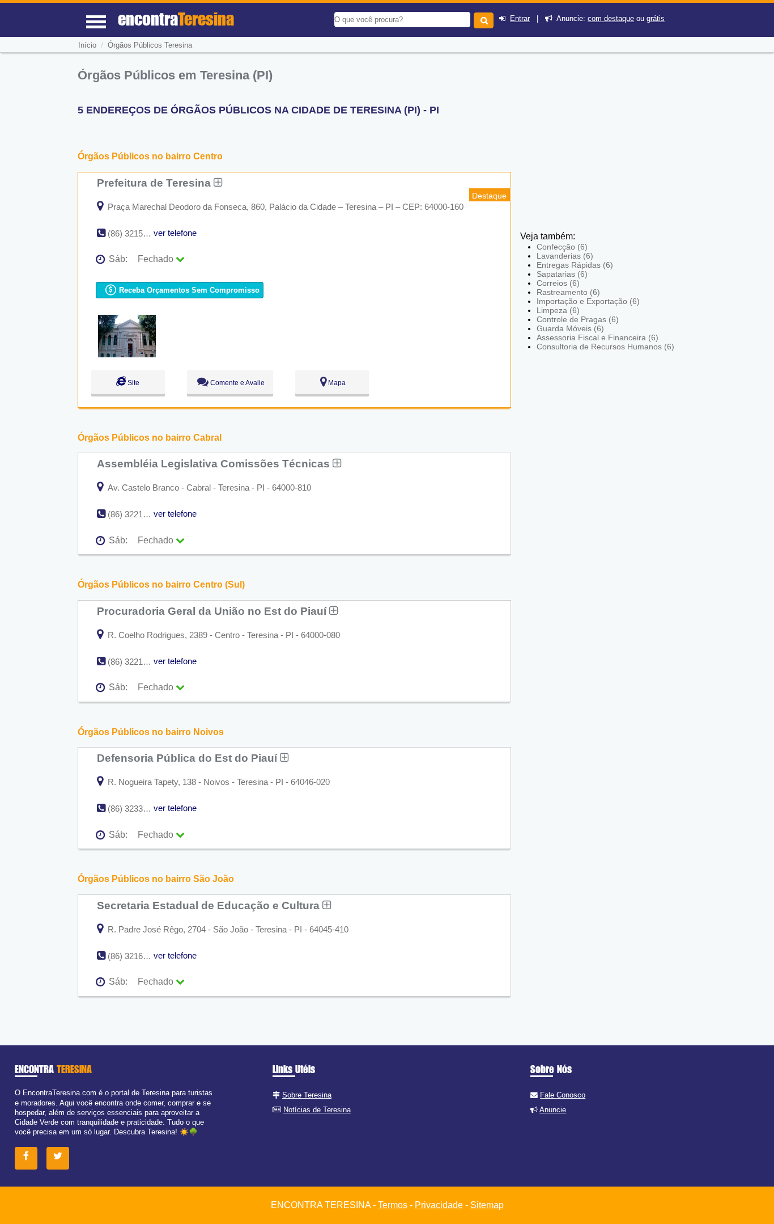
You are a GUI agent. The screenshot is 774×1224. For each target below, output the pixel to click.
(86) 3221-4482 (136, 661)
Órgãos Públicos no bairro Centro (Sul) (161, 584)
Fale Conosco (562, 1095)
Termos (392, 1205)
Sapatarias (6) (562, 273)
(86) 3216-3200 (136, 956)
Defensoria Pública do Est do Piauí (188, 758)
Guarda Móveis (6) (570, 328)
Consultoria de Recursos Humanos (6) (605, 346)
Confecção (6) (562, 246)
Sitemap (487, 1205)
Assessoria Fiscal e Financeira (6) (597, 337)
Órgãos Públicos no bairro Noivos (151, 732)
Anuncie (552, 1109)
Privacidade (439, 1205)
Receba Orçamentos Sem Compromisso (188, 290)
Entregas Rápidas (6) (575, 264)
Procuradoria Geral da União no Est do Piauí (213, 611)
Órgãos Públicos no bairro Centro (150, 156)
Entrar (520, 18)
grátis (656, 18)
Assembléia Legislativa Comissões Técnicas (215, 463)
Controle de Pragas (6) (578, 319)
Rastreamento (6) (568, 292)
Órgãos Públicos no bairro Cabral (150, 437)
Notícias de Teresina (317, 1109)
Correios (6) (558, 283)
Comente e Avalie (237, 383)
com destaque (611, 18)
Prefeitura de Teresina (155, 182)
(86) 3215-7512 (136, 233)
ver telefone (175, 233)
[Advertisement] (603, 147)
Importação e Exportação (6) (588, 301)
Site (132, 383)
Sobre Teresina (306, 1095)
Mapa (336, 383)
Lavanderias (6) (565, 255)
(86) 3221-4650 (136, 514)
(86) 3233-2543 (136, 808)
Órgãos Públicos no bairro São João (156, 879)
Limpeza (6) (558, 310)
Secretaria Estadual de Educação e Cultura (209, 905)
